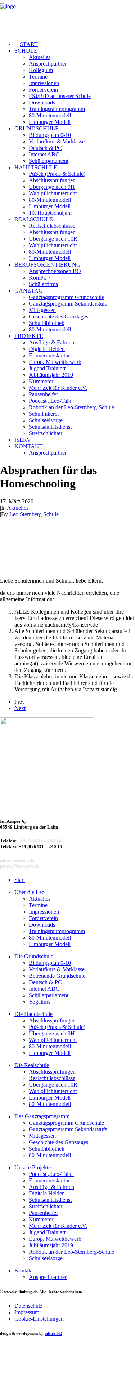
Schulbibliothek (46, 323)
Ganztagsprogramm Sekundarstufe (68, 303)
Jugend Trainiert (47, 368)
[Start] (47, 763)
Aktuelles (39, 57)
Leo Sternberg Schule (34, 514)
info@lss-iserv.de (17, 860)
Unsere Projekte (32, 1167)
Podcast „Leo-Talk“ (51, 401)
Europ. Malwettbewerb (55, 362)
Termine (38, 76)
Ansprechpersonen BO (55, 271)
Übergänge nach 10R (53, 239)
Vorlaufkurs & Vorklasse (57, 141)
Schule (25, 51)
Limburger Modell (50, 122)
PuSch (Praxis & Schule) (57, 174)
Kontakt (28, 446)
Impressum (26, 1312)
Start (29, 44)
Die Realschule (31, 1065)
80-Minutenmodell (50, 115)
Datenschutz (28, 1306)
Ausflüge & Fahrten (51, 342)
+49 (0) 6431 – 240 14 (39, 840)
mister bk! (53, 1333)
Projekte (28, 336)
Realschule (33, 219)
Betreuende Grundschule (57, 976)
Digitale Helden (47, 349)
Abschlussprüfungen (52, 180)
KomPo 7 (40, 278)
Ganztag (28, 290)
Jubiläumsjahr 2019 (51, 375)
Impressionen (44, 83)
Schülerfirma (43, 284)
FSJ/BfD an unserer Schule (60, 96)
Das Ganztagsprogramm (41, 1116)
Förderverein (43, 89)
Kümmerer (41, 381)
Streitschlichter (45, 433)
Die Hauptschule (33, 1014)
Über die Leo (29, 892)
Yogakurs (39, 1002)
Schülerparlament (48, 161)
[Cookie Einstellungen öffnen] (54, 1397)
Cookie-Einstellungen (39, 1319)
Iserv (22, 440)
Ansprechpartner (48, 64)
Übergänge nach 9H (52, 187)
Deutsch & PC (45, 148)
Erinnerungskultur (49, 355)
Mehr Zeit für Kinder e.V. (58, 388)
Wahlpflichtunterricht (53, 193)
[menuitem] (74, 44)
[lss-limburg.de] (67, 17)
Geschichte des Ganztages (58, 316)
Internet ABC (44, 154)
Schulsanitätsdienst (50, 427)
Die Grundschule (33, 956)
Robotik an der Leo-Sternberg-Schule (71, 407)
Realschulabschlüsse (52, 226)
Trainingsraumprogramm (57, 109)
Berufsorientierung (47, 265)
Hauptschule (35, 167)
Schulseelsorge (46, 420)
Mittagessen (42, 310)
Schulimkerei (44, 414)
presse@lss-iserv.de (19, 866)
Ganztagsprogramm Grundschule (66, 297)
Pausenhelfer (43, 394)
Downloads (42, 102)
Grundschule (36, 128)
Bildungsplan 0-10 (50, 135)
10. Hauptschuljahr (50, 213)
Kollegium (41, 70)
